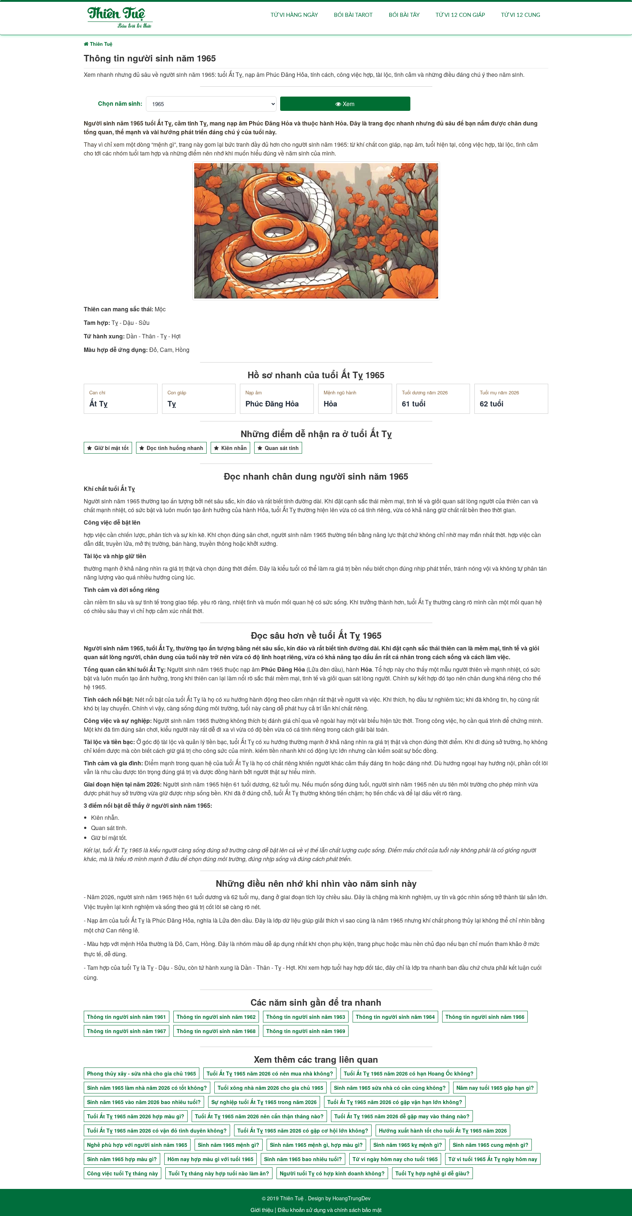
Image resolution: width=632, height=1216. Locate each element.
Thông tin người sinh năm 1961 (126, 1016)
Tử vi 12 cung (520, 15)
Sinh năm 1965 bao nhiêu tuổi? (303, 1159)
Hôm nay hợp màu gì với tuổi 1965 (210, 1159)
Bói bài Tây (404, 15)
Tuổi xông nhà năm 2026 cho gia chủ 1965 (270, 1087)
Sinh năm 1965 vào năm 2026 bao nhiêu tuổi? (144, 1102)
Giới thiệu (262, 1209)
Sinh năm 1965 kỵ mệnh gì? (407, 1144)
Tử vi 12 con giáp (460, 15)
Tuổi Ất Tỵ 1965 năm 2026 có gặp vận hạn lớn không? (394, 1102)
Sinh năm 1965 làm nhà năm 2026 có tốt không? (147, 1087)
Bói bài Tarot (353, 15)
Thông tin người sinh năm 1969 (305, 1031)
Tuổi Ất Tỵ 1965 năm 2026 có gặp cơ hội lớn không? (302, 1130)
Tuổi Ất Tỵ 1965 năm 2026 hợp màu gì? (135, 1116)
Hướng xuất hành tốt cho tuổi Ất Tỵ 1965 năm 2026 (443, 1130)
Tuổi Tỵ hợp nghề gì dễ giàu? (432, 1173)
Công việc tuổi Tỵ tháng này (122, 1173)
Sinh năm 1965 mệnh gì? (228, 1144)
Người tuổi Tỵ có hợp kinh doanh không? (332, 1173)
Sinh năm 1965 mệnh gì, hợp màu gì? (316, 1144)
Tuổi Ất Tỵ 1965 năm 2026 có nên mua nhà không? (270, 1073)
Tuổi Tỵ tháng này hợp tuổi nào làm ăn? (219, 1173)
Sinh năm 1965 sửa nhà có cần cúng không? (390, 1087)
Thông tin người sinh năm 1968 (216, 1031)
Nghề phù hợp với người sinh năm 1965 (137, 1144)
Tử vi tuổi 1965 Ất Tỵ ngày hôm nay (492, 1159)
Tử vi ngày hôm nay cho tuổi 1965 (395, 1159)
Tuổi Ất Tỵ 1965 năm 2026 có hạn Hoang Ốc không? (409, 1073)
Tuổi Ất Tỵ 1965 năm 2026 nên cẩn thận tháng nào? (259, 1116)
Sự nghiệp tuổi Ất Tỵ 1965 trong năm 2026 (264, 1102)
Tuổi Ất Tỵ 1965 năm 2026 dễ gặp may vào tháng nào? (402, 1116)
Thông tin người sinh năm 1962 (216, 1016)
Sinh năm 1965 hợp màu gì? (122, 1159)
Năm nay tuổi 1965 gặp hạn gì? (495, 1087)
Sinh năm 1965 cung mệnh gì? (490, 1144)
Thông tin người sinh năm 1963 (305, 1016)
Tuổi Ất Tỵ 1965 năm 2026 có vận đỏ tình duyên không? (157, 1130)
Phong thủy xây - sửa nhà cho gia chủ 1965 (141, 1073)
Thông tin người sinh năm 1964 (395, 1016)
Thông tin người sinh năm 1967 (126, 1031)
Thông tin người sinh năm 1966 (484, 1016)
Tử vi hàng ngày (294, 15)
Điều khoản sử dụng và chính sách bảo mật (329, 1209)
